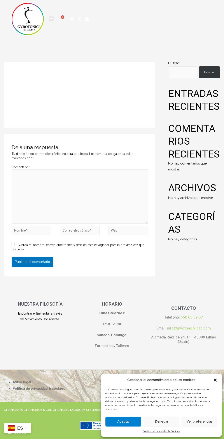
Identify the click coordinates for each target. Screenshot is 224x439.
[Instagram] (79, 19)
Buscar (173, 63)
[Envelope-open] (86, 19)
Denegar (161, 421)
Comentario (21, 167)
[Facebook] (71, 19)
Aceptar (123, 421)
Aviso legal (22, 382)
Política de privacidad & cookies (39, 388)
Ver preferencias (200, 421)
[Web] (128, 231)
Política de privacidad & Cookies (161, 431)
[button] (215, 380)
